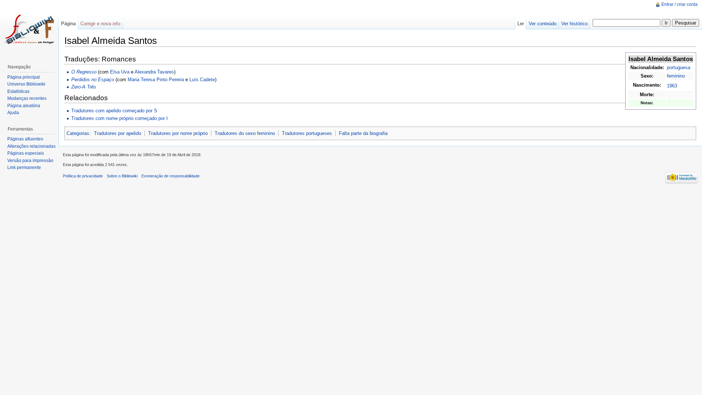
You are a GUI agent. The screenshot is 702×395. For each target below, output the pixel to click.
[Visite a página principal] (29, 29)
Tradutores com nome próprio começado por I (119, 118)
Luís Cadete (202, 79)
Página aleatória (23, 105)
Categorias (78, 133)
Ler (520, 23)
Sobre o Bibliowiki (122, 176)
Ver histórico (574, 23)
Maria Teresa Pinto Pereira (156, 79)
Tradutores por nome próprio (178, 133)
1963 (672, 86)
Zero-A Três (83, 87)
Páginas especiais (25, 153)
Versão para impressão (30, 160)
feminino (676, 76)
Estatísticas (18, 91)
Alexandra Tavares (154, 72)
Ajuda (13, 112)
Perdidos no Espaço (92, 79)
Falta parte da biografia (363, 133)
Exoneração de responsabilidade (170, 176)
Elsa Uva (119, 72)
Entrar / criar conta (679, 4)
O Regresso (84, 72)
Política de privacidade (83, 176)
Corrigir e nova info (100, 23)
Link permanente (24, 167)
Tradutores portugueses (307, 133)
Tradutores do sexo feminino (245, 133)
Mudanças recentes (26, 98)
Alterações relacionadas (31, 146)
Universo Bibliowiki (26, 84)
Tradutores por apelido (117, 133)
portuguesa (678, 67)
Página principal (23, 77)
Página (68, 23)
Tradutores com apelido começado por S (114, 110)
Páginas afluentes (25, 139)
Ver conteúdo (542, 23)
